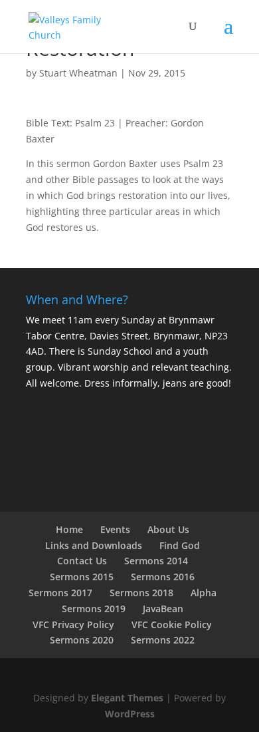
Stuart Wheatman (78, 73)
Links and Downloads (93, 545)
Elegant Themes (127, 697)
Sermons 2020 (82, 640)
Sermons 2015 (82, 576)
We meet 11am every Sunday (90, 319)
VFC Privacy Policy (73, 624)
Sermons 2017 (60, 592)
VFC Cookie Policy (171, 624)
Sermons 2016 (163, 576)
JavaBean (163, 608)
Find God (179, 545)
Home (69, 529)
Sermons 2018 (141, 592)
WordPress (130, 713)
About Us (168, 529)
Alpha (203, 592)
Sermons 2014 (156, 560)
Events (115, 529)
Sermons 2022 (163, 640)
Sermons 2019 (94, 608)
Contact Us (82, 560)
